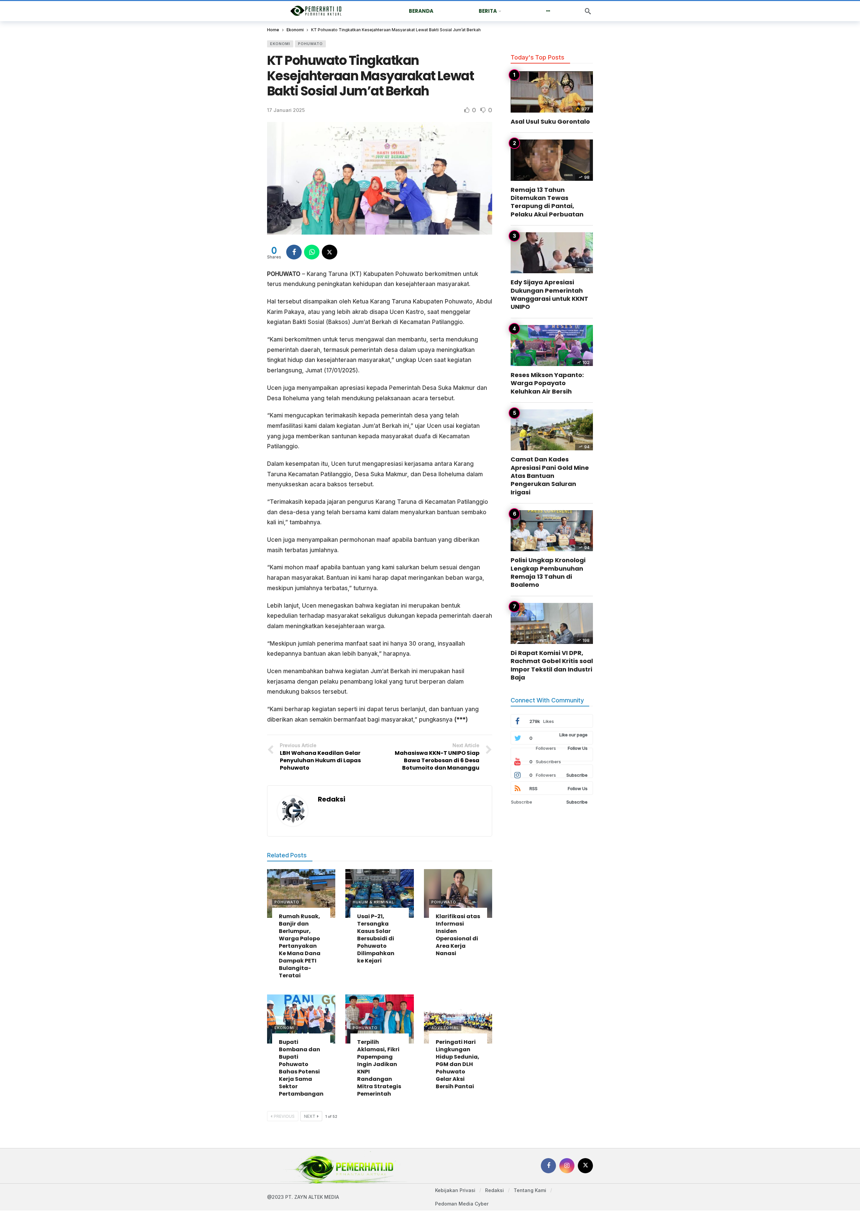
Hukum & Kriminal (373, 902)
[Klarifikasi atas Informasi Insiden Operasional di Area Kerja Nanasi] (458, 893)
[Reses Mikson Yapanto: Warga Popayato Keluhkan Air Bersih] (552, 345)
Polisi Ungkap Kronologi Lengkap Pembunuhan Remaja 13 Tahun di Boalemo (548, 572)
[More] (548, 11)
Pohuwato (310, 43)
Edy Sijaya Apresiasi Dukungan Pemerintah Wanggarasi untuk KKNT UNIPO (549, 294)
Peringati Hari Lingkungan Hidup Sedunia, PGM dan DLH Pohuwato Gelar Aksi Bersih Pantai (457, 1064)
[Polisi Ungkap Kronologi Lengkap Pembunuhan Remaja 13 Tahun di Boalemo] (552, 531)
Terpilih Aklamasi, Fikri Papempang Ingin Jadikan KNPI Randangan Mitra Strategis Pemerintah (379, 1068)
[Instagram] (566, 1165)
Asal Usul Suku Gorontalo (550, 121)
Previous (284, 1116)
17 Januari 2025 (286, 110)
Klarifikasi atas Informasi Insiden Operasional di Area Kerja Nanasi (458, 934)
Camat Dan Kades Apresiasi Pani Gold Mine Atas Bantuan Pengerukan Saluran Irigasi (550, 475)
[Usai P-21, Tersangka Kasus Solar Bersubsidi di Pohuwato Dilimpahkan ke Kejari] (379, 893)
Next (309, 1116)
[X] (585, 1165)
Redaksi (331, 799)
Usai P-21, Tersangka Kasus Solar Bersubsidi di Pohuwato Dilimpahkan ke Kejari (375, 938)
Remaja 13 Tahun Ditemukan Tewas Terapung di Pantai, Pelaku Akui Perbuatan (547, 202)
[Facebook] (548, 1165)
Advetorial (445, 1027)
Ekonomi (280, 43)
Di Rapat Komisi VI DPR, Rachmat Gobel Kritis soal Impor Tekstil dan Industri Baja (552, 665)
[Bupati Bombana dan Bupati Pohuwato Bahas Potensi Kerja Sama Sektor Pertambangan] (301, 1018)
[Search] (588, 11)
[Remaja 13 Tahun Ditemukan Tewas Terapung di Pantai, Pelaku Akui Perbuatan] (552, 160)
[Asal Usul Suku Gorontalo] (552, 92)
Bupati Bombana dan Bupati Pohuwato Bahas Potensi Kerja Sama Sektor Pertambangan (301, 1068)
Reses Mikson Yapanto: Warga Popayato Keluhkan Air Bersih (547, 383)
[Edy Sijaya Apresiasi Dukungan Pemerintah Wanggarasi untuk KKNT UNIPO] (552, 253)
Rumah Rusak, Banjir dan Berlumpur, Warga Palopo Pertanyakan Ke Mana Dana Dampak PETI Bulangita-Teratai (299, 945)
